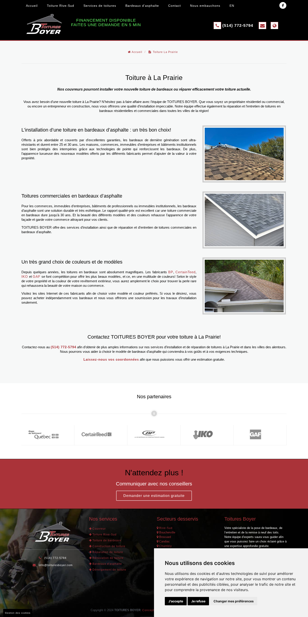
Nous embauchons (205, 5)
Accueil (32, 5)
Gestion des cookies (17, 613)
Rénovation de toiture (108, 558)
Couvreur (99, 528)
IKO (24, 276)
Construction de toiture (108, 546)
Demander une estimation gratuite (154, 496)
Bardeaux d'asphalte (142, 5)
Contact (174, 5)
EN (232, 5)
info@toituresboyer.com (56, 565)
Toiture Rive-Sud (60, 5)
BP (170, 272)
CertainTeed (185, 272)
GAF (36, 276)
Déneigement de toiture (109, 569)
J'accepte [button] (175, 601)
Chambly (165, 546)
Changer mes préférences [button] (234, 601)
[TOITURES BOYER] (44, 24)
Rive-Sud (165, 528)
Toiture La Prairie (165, 52)
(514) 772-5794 (237, 25)
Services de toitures (99, 5)
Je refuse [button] (198, 601)
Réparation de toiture (107, 552)
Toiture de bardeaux (106, 540)
